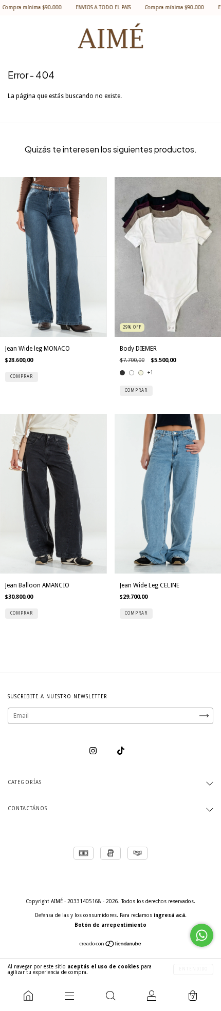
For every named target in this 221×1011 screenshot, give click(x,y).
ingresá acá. (170, 915)
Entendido (193, 969)
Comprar (21, 376)
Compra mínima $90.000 (159, 7)
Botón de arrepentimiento (110, 925)
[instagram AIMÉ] (94, 751)
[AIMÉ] (28, 995)
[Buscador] (110, 995)
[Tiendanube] (111, 945)
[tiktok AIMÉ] (121, 751)
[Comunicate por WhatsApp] (201, 935)
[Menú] (69, 995)
